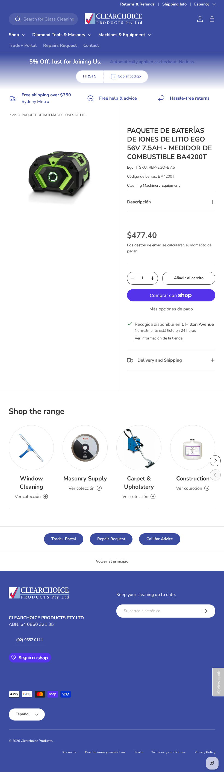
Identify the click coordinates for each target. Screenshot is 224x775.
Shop (14, 35)
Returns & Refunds (137, 4)
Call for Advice (159, 538)
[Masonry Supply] (85, 447)
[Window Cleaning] (31, 447)
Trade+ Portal (23, 45)
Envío (138, 752)
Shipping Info (174, 4)
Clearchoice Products (36, 741)
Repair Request (111, 538)
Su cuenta (69, 752)
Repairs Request (60, 45)
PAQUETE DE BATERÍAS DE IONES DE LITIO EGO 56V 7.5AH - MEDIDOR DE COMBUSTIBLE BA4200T (54, 115)
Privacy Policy (204, 752)
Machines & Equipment (121, 35)
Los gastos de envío (144, 245)
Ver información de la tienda (158, 338)
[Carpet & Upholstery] (139, 447)
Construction (193, 478)
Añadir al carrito (189, 278)
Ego (130, 167)
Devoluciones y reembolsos (105, 752)
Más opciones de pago (171, 309)
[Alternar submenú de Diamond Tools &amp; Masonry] (89, 34)
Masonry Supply (85, 478)
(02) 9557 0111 (29, 640)
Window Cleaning (31, 483)
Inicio (13, 115)
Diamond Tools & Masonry (58, 35)
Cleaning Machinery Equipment (153, 185)
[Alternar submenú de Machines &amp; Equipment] (149, 34)
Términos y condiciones (168, 752)
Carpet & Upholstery (139, 483)
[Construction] (192, 447)
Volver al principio (112, 561)
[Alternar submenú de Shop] (23, 34)
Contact (91, 45)
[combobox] (43, 19)
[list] (61, 175)
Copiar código (129, 76)
